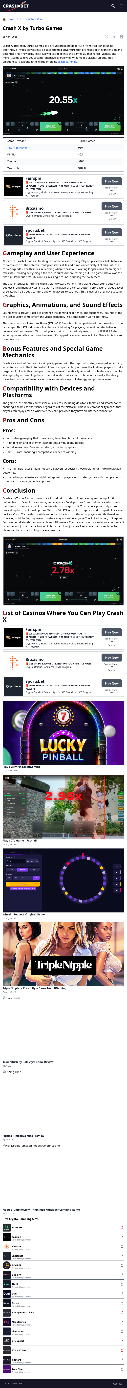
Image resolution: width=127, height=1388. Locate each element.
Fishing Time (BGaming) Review (23, 1136)
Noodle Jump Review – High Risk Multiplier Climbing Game (41, 1209)
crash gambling (67, 61)
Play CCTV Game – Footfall (20, 840)
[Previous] (9, 570)
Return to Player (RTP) (20, 148)
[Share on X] (107, 37)
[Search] (113, 6)
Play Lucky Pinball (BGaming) (22, 767)
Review (112, 193)
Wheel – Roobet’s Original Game (24, 914)
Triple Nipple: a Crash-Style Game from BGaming (34, 988)
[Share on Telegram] (114, 37)
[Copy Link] (121, 37)
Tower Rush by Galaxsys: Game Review (28, 1062)
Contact (117, 1383)
